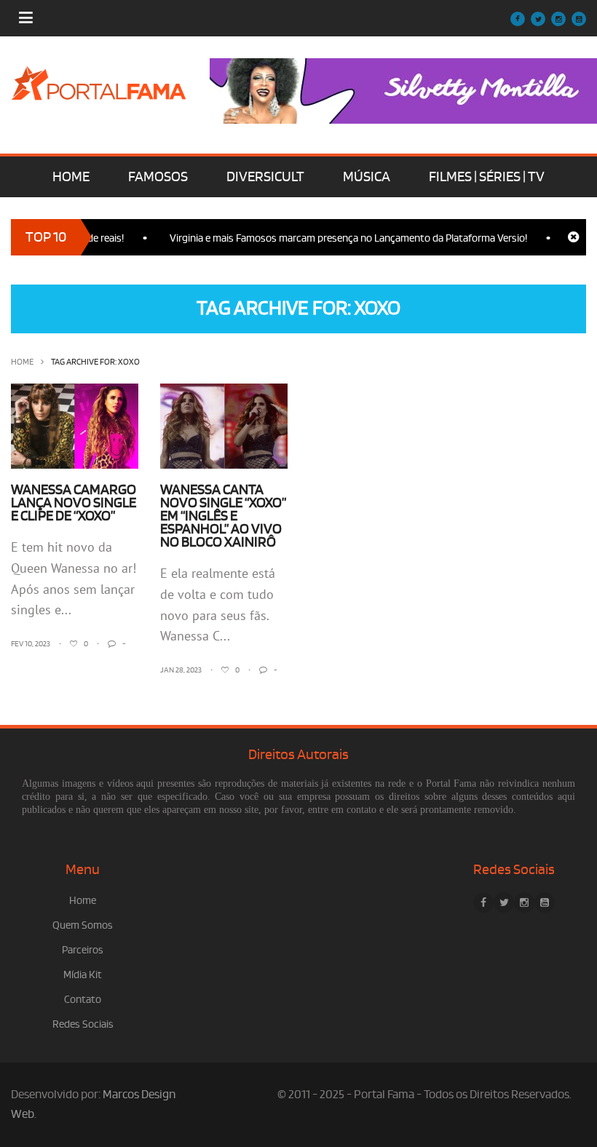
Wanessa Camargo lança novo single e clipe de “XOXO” (73, 503)
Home (22, 362)
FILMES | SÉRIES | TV (487, 177)
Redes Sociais (83, 1024)
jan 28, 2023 (181, 670)
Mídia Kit (82, 975)
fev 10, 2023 (30, 644)
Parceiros (82, 950)
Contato (82, 999)
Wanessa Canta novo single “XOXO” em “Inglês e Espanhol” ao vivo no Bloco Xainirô (223, 516)
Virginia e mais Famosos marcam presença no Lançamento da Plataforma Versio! (336, 238)
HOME (71, 177)
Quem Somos (82, 925)
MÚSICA (366, 177)
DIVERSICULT (265, 177)
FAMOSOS (158, 177)
